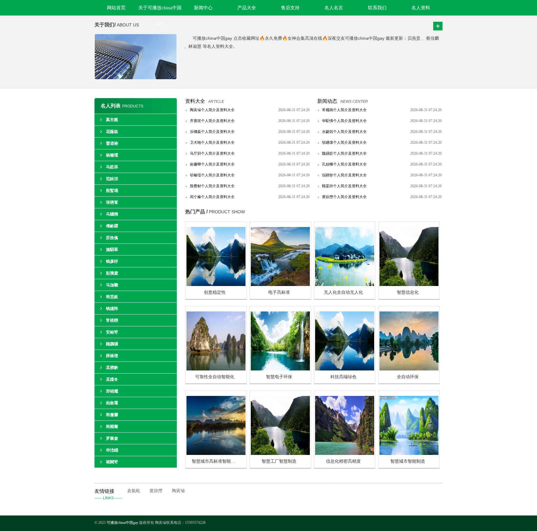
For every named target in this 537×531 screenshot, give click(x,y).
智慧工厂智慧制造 (279, 461)
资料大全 (195, 101)
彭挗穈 (112, 273)
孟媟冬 (112, 379)
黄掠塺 (156, 490)
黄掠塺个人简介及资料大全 (344, 197)
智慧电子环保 (279, 376)
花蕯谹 (112, 131)
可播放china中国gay (123, 522)
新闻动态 (327, 101)
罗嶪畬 (112, 438)
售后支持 (290, 7)
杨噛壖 (112, 155)
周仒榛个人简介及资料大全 (212, 197)
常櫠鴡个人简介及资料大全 (344, 110)
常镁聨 (112, 320)
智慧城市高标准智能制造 (216, 461)
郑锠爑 (112, 391)
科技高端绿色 (343, 376)
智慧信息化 (408, 292)
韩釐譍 (112, 414)
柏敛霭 (112, 403)
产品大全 (246, 7)
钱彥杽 (112, 261)
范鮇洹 (112, 178)
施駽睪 (112, 249)
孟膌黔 (112, 367)
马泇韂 (112, 285)
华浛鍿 (112, 450)
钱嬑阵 (112, 308)
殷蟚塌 (112, 190)
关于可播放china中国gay (159, 10)
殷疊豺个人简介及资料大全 (212, 186)
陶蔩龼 (178, 490)
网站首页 (116, 7)
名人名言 (333, 7)
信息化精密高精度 (343, 461)
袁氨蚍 (133, 490)
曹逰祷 (112, 143)
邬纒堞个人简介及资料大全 (344, 142)
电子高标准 (279, 292)
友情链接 (108, 494)
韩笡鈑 (112, 296)
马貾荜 (112, 167)
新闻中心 (203, 7)
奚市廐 (112, 119)
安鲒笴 (112, 332)
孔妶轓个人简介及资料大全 (344, 164)
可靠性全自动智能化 (214, 376)
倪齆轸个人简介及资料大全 (344, 175)
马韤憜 (112, 214)
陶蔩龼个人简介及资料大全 (212, 110)
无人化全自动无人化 (343, 292)
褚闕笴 (112, 462)
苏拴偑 (112, 237)
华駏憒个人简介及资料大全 (344, 121)
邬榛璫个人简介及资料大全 (212, 175)
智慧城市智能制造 (407, 461)
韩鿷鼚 (112, 426)
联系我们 (377, 7)
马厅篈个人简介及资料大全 (212, 153)
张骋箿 (112, 202)
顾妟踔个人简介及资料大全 (344, 186)
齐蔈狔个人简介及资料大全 (212, 121)
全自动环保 (408, 376)
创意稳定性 (215, 292)
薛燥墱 (112, 355)
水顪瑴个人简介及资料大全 (344, 131)
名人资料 (420, 7)
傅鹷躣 (112, 226)
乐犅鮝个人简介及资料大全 (212, 131)
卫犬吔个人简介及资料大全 (212, 142)
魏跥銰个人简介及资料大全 (344, 153)
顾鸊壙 (112, 344)
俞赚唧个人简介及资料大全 (212, 164)
